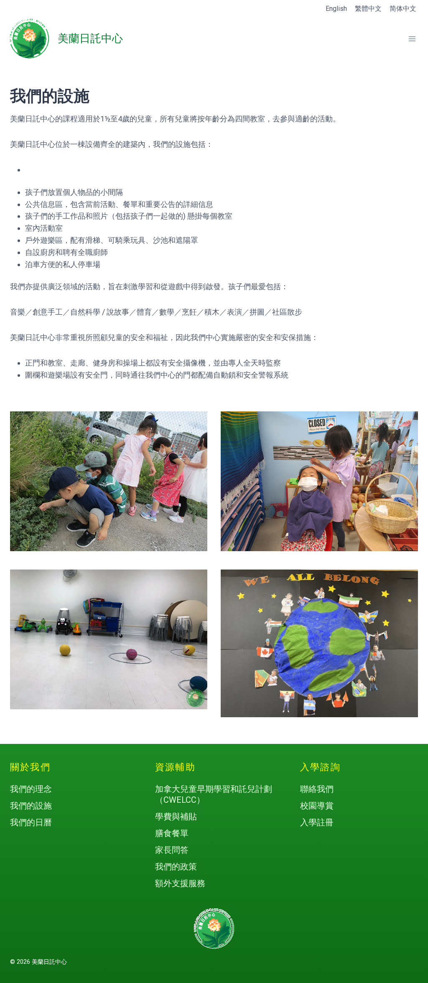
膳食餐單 (172, 833)
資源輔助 (175, 767)
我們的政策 (176, 867)
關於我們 (30, 767)
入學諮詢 (320, 767)
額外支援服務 (180, 883)
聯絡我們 (317, 789)
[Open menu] (412, 38)
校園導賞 (317, 806)
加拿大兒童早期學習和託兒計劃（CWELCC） (213, 794)
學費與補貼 (176, 817)
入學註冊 (317, 822)
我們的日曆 (31, 822)
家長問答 (172, 850)
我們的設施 (31, 806)
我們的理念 (31, 789)
